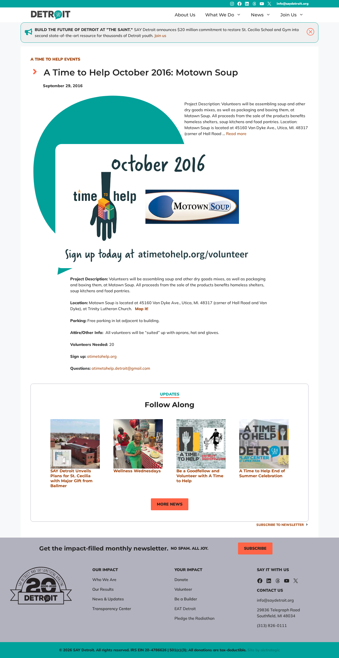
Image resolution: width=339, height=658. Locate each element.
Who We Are (104, 579)
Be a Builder (185, 598)
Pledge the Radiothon (194, 618)
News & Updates (108, 598)
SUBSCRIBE (255, 548)
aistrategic (270, 650)
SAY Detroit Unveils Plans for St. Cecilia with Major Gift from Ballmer (71, 478)
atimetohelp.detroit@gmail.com (121, 368)
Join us (160, 35)
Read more (236, 133)
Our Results (103, 589)
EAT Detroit (185, 608)
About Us (185, 15)
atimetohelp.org (102, 356)
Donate (181, 579)
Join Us (288, 15)
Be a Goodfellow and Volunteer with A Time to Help (199, 476)
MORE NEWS (169, 504)
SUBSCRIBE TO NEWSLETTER (280, 525)
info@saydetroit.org (292, 3)
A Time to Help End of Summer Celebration (262, 473)
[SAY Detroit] (51, 14)
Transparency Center (111, 608)
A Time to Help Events (55, 59)
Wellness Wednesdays (137, 471)
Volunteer (183, 589)
